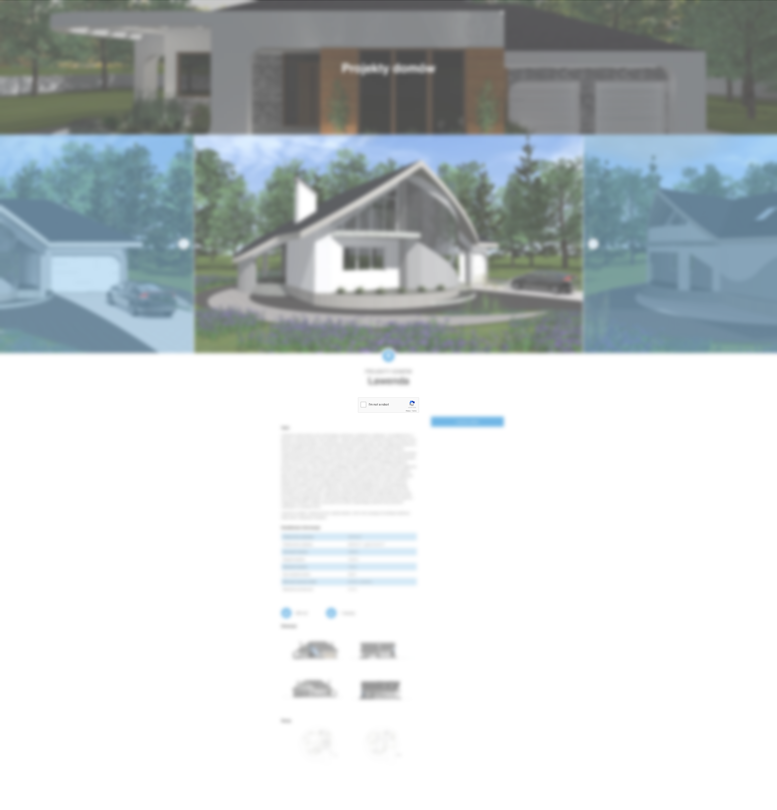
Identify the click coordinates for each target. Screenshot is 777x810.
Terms (414, 411)
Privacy (408, 411)
